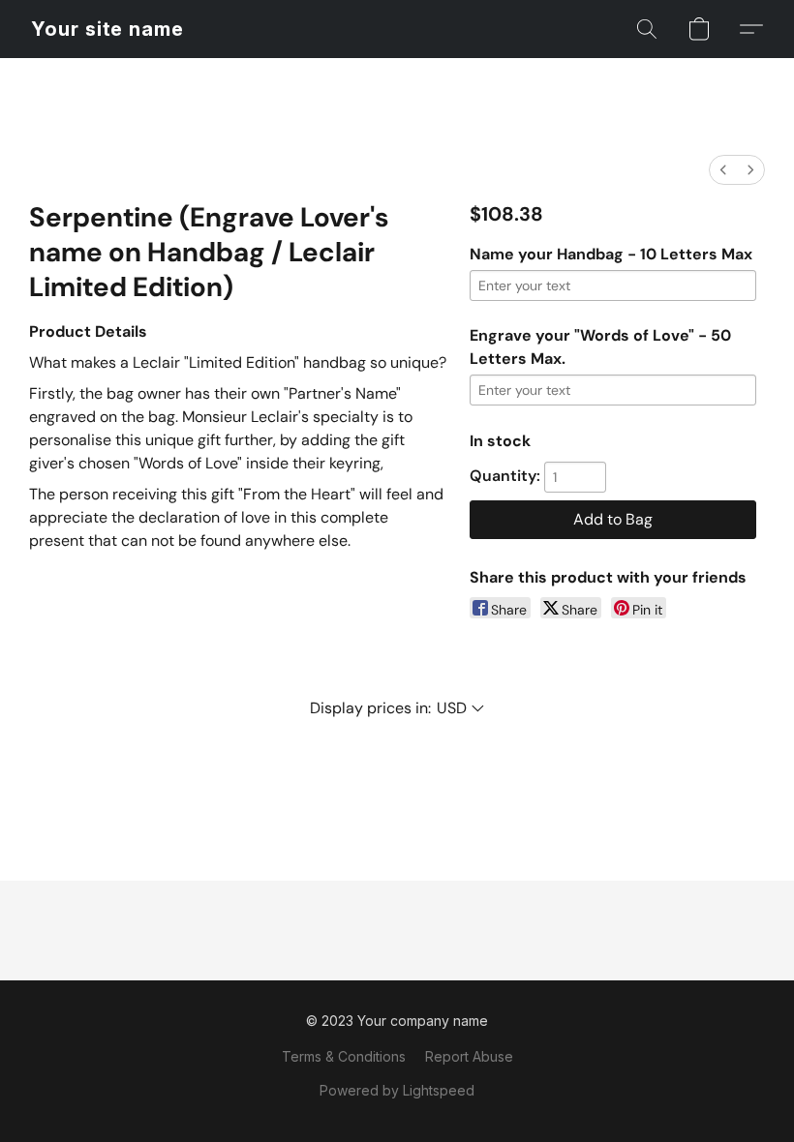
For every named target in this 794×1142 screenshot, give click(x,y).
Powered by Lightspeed (397, 1090)
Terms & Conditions (344, 1056)
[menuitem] (723, 170)
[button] (107, 29)
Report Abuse (469, 1056)
